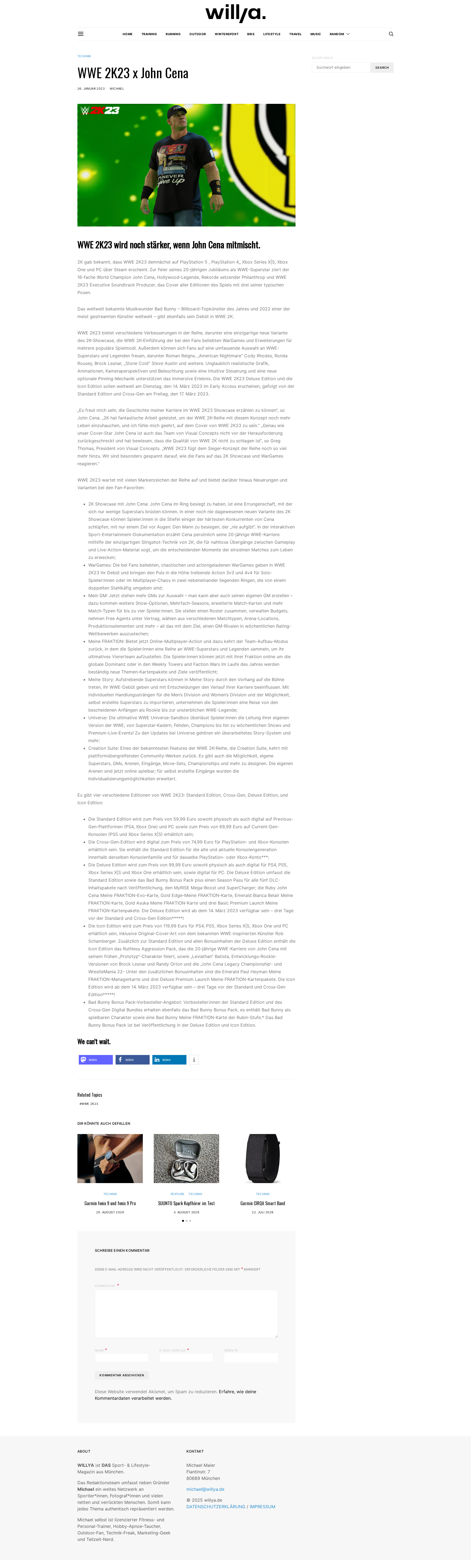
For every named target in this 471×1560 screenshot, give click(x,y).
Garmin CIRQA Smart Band (262, 1203)
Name (101, 1350)
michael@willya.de (205, 1489)
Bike (251, 34)
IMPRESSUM (262, 1506)
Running (173, 34)
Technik (84, 56)
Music (315, 34)
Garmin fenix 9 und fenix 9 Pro (110, 1203)
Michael (117, 88)
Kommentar (105, 1286)
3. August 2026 (187, 1212)
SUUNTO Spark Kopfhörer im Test (186, 1203)
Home (127, 34)
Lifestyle (271, 34)
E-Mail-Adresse (174, 1350)
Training (149, 34)
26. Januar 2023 (91, 88)
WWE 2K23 (89, 1104)
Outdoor (197, 34)
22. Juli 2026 (262, 1212)
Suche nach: (322, 58)
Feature (178, 1194)
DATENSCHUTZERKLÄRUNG (215, 1506)
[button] (96, 1060)
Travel (295, 34)
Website (231, 1350)
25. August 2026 (110, 1212)
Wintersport (226, 34)
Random (337, 34)
